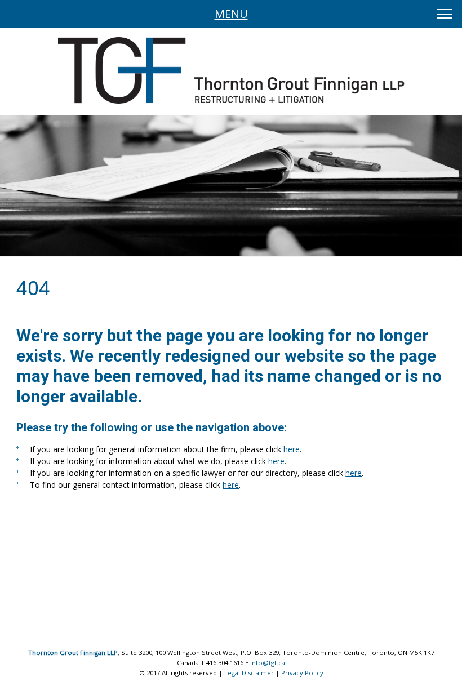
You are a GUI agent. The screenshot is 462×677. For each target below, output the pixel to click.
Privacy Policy (302, 673)
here (291, 449)
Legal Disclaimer (249, 673)
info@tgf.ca (267, 662)
